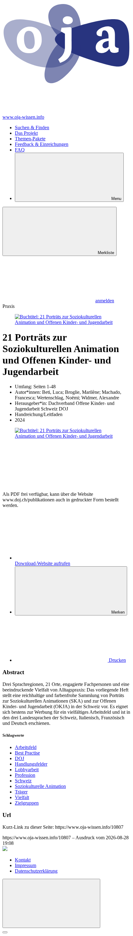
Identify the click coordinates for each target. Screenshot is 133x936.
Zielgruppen (27, 803)
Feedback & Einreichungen (41, 144)
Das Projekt (26, 133)
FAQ (20, 149)
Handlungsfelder (31, 764)
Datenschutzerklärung (36, 871)
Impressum (25, 865)
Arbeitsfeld (25, 747)
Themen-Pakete (30, 138)
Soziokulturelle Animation (40, 786)
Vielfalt (22, 797)
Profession (25, 775)
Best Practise (27, 752)
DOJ (19, 758)
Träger (21, 791)
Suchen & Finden (32, 127)
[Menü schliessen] (51, 903)
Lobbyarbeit (27, 769)
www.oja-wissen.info (23, 117)
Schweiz (23, 780)
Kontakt (23, 859)
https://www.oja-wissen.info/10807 (89, 827)
